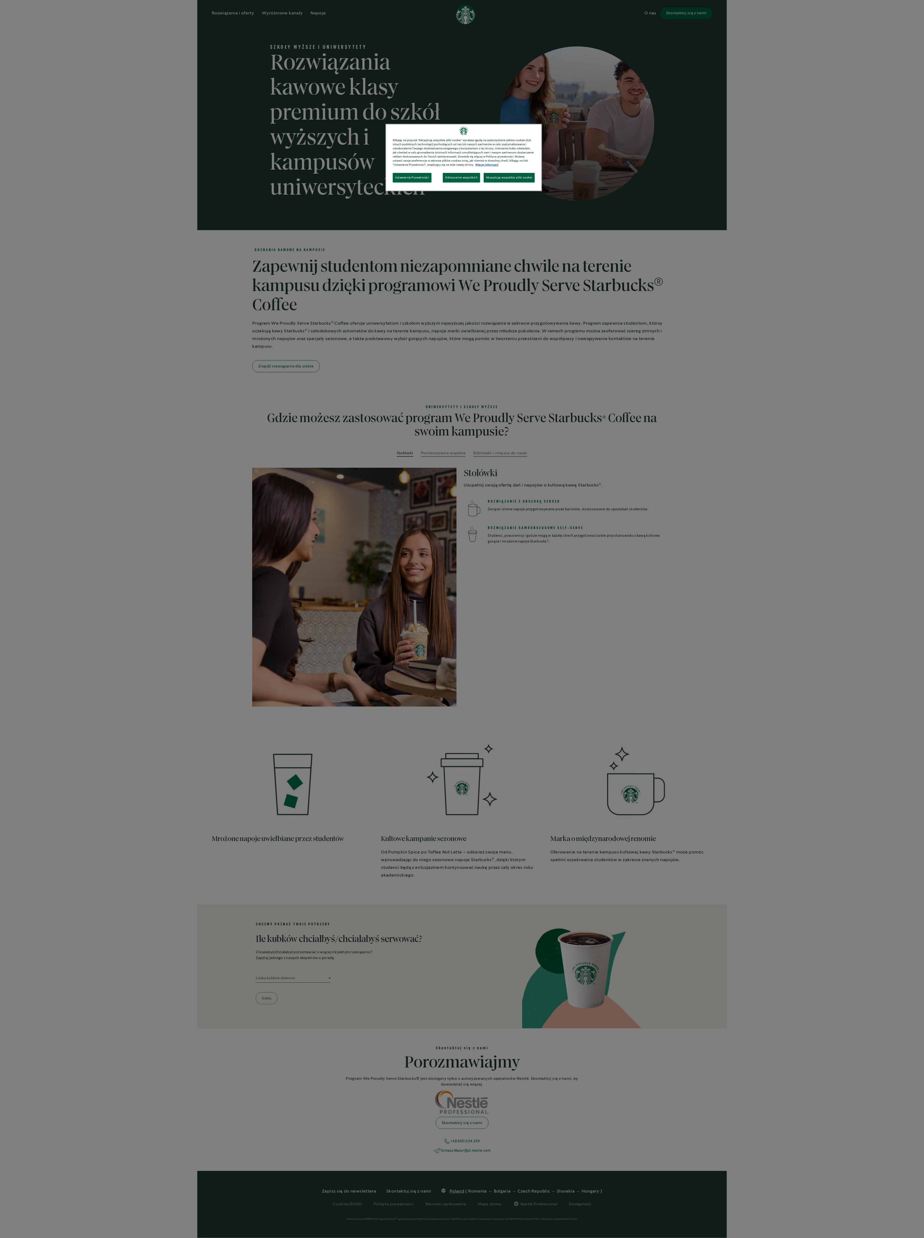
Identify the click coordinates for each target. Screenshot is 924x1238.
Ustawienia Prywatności (412, 177)
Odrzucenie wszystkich (461, 177)
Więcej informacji (486, 165)
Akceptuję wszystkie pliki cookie (509, 177)
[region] (463, 157)
